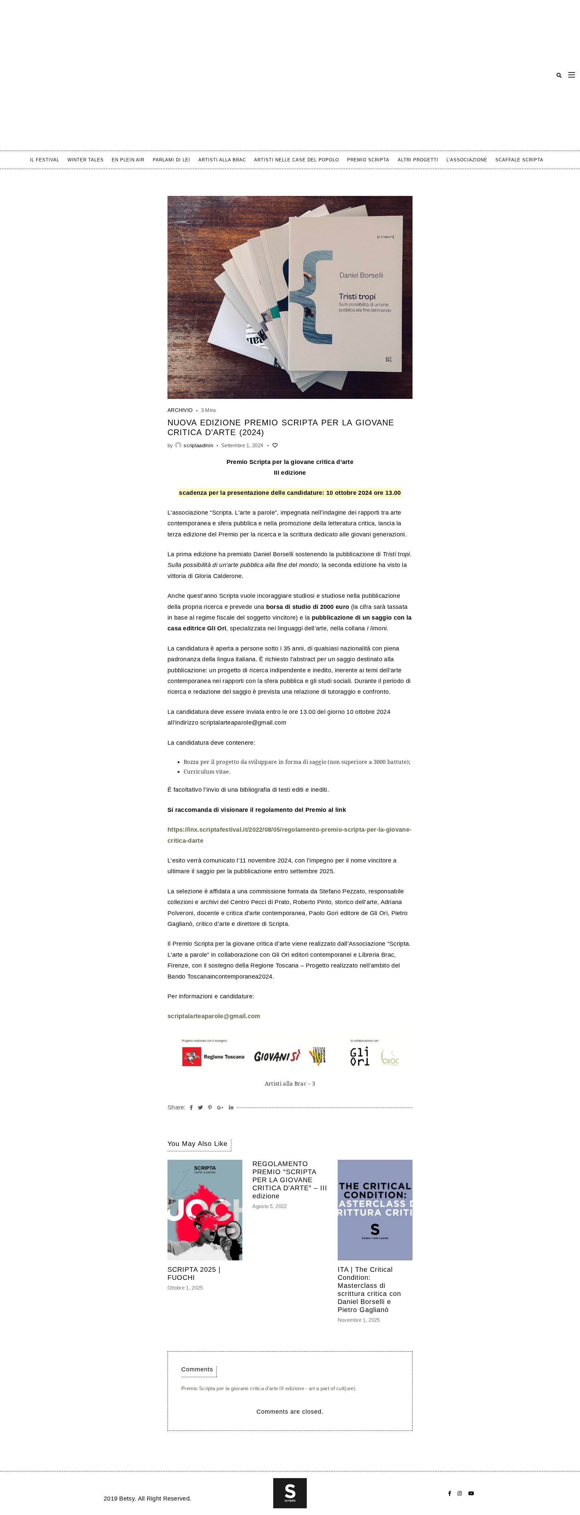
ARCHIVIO (180, 410)
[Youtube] (471, 1493)
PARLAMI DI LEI (171, 159)
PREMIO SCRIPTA (368, 159)
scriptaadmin (198, 445)
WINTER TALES (85, 159)
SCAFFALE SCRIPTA (519, 159)
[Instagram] (459, 1493)
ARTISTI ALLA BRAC (222, 159)
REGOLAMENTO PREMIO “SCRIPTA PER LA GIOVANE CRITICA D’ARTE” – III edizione (289, 1180)
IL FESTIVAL (44, 159)
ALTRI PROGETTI (418, 159)
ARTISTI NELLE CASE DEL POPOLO (296, 159)
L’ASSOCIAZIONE (466, 159)
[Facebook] (449, 1493)
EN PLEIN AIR (128, 159)
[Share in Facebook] (191, 1107)
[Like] (275, 445)
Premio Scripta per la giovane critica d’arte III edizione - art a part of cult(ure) (268, 1388)
